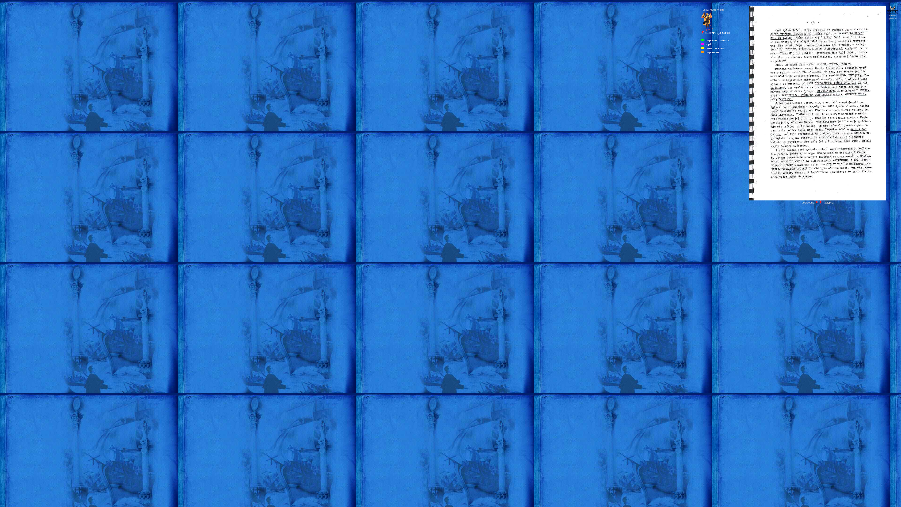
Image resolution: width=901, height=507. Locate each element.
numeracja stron (717, 33)
